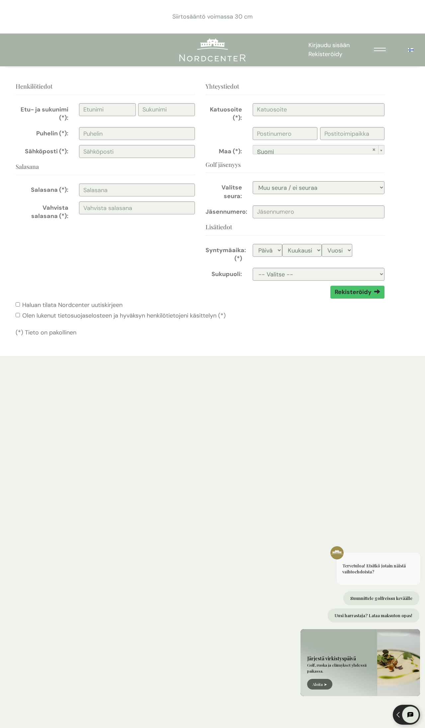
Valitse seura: (231, 191)
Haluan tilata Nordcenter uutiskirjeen (72, 305)
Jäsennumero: (226, 212)
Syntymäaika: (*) (226, 254)
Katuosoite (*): (226, 114)
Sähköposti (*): (46, 151)
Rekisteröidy (325, 54)
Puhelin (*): (52, 133)
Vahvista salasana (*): (49, 212)
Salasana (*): (49, 190)
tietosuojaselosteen (85, 316)
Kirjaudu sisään (329, 45)
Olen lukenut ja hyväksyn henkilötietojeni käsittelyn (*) (124, 316)
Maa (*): (230, 151)
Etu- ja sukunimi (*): (44, 114)
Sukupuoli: (227, 274)
